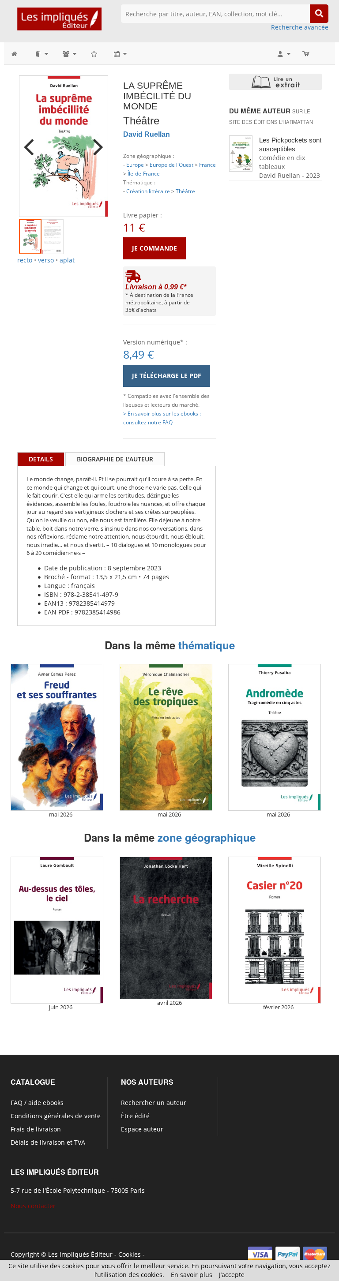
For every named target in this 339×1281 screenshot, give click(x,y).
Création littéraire (148, 191)
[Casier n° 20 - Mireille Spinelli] (274, 930)
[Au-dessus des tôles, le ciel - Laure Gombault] (57, 930)
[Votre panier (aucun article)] (306, 53)
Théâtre (185, 191)
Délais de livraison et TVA (48, 1142)
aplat (67, 260)
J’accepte (232, 1274)
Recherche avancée (299, 27)
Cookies (129, 1254)
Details (41, 459)
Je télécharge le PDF (166, 375)
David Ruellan (146, 134)
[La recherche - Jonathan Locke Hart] (166, 928)
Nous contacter (33, 1206)
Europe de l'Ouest (171, 164)
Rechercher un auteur (153, 1102)
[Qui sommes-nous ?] (94, 53)
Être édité (135, 1116)
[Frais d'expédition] (133, 278)
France (207, 164)
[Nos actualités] (119, 53)
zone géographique (207, 837)
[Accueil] (19, 53)
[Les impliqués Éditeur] (59, 23)
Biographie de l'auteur (115, 459)
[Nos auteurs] (69, 53)
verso (46, 260)
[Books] (41, 53)
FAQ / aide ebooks (37, 1102)
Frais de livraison (36, 1129)
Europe (135, 164)
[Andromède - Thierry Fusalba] (274, 737)
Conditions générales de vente (56, 1116)
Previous (32, 141)
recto (24, 260)
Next (95, 141)
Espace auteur (142, 1129)
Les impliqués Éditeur (80, 1254)
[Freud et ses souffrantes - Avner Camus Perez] (57, 737)
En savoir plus (191, 1274)
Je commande (154, 248)
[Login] (283, 53)
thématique (206, 644)
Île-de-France (144, 173)
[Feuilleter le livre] (275, 82)
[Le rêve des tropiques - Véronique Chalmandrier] (166, 737)
